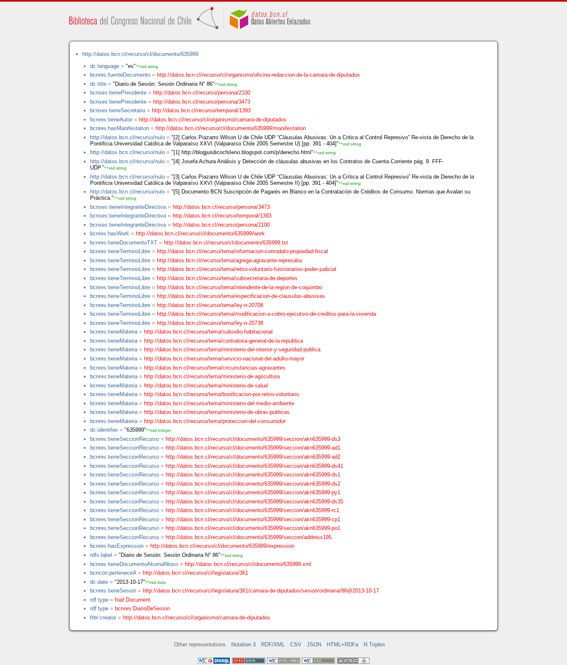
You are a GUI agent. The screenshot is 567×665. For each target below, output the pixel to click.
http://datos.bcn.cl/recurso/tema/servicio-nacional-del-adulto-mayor (224, 358)
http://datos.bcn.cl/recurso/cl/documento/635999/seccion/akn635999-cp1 (253, 519)
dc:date (99, 582)
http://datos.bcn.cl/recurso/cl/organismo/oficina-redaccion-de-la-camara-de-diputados (258, 75)
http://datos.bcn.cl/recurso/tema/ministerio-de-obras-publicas (217, 412)
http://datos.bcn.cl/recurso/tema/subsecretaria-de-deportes (227, 278)
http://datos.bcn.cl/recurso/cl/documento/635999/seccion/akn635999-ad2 (253, 457)
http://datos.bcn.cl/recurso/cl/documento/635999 (140, 54)
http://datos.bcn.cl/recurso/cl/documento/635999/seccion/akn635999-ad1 (253, 448)
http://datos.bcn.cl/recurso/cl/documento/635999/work (200, 233)
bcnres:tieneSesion (113, 591)
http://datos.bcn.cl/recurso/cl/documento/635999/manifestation (231, 128)
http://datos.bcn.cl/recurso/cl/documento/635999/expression (222, 546)
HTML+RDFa (342, 644)
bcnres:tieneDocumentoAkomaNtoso (134, 564)
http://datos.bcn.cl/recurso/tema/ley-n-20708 (210, 305)
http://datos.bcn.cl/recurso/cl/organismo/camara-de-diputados (212, 119)
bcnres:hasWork (109, 233)
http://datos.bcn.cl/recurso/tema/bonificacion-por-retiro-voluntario (221, 394)
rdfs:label (101, 555)
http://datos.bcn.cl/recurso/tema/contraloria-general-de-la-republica (223, 341)
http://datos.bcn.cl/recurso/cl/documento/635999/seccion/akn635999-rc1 (252, 510)
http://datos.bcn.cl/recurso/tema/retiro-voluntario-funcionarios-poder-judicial (246, 269)
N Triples (374, 644)
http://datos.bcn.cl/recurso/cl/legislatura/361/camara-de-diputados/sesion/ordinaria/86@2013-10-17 (261, 591)
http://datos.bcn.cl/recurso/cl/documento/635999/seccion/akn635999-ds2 (253, 484)
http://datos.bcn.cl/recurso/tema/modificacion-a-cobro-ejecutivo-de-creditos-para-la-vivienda (266, 314)
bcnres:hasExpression (117, 546)
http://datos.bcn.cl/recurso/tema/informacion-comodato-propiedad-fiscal (242, 251)
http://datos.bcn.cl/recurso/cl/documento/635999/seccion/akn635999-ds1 (253, 475)
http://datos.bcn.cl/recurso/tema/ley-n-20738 (210, 323)
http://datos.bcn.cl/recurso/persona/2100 (201, 92)
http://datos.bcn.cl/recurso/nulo (127, 137)
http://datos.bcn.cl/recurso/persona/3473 (201, 102)
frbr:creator (103, 617)
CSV (295, 644)
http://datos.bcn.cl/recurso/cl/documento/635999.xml (248, 564)
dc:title (98, 84)
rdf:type (99, 600)
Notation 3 (243, 644)
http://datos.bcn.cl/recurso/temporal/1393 (201, 110)
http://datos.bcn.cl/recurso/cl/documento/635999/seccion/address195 (249, 537)
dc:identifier (104, 430)
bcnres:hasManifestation (119, 128)
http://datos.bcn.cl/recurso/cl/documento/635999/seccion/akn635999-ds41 (254, 466)
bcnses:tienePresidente (118, 92)
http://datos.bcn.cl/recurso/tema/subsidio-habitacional (208, 332)
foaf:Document (132, 600)
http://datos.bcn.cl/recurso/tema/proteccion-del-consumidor (215, 421)
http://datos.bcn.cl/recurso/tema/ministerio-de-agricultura (212, 376)
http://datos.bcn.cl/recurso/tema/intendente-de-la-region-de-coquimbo (239, 287)
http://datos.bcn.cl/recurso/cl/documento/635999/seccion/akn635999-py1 (253, 492)
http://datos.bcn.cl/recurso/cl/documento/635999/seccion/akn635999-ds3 (253, 439)
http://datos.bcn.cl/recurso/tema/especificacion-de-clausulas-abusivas (241, 296)
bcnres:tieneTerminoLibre (120, 251)
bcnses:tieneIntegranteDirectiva (128, 207)
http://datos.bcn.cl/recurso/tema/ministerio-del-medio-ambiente (219, 403)
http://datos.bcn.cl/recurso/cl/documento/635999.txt (226, 242)
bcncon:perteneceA (113, 573)
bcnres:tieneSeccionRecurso (124, 439)
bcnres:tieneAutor (111, 119)
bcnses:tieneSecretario (117, 110)
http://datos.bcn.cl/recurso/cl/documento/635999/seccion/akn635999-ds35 (254, 501)
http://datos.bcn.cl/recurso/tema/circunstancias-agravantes (215, 368)
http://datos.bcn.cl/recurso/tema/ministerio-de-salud (206, 385)
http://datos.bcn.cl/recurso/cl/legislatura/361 (195, 573)
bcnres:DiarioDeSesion (142, 608)
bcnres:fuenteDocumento (120, 75)
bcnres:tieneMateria (113, 332)
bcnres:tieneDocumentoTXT (123, 242)
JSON (314, 644)
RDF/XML (273, 644)
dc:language (104, 66)
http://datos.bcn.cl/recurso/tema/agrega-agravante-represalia (229, 260)
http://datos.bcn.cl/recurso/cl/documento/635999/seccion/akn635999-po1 (253, 528)
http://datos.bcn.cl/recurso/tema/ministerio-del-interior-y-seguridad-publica (232, 349)
